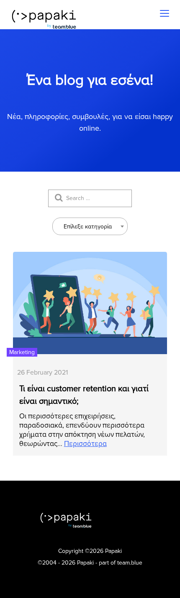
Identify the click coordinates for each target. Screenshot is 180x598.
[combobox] (90, 226)
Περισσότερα (85, 443)
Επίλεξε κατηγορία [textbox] (88, 226)
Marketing (22, 352)
